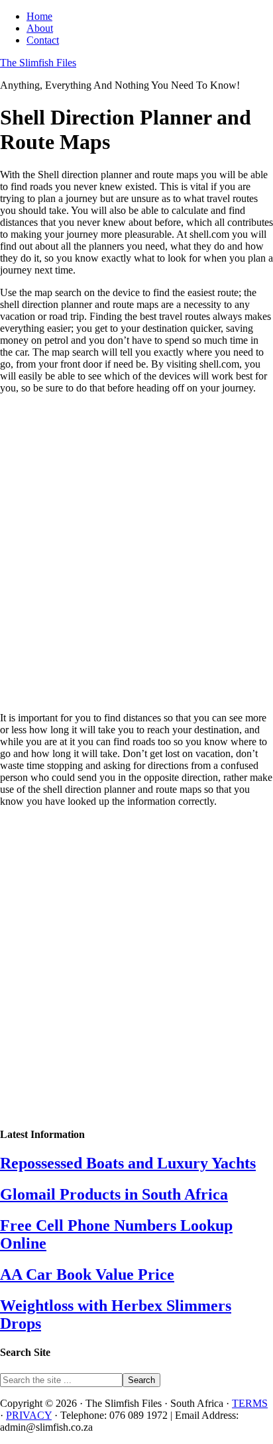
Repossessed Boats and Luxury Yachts (128, 1163)
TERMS (250, 1403)
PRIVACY (29, 1415)
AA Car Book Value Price (87, 1274)
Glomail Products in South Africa (114, 1194)
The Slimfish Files (38, 62)
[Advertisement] (136, 553)
